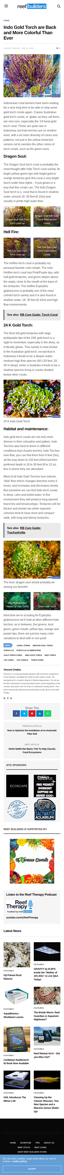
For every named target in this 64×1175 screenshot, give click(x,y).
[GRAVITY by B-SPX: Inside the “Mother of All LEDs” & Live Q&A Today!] (47, 951)
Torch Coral (37, 660)
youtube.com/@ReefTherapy (22, 917)
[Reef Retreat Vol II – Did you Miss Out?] (47, 1036)
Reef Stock (24, 1147)
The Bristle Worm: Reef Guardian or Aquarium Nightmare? (47, 1016)
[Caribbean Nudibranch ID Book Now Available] (17, 1039)
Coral (7, 20)
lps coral (9, 660)
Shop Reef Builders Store (32, 1152)
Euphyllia (9, 650)
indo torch (50, 655)
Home (13, 1143)
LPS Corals (22, 660)
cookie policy (19, 1161)
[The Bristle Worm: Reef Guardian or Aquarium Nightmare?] (47, 996)
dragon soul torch (43, 646)
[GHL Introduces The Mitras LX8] (17, 1080)
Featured (9, 971)
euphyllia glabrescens (29, 650)
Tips (37, 1143)
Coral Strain (23, 646)
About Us (49, 1143)
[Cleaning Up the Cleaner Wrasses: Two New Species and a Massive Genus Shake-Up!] (47, 1080)
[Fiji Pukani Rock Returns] (17, 954)
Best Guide (40, 1147)
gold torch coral (13, 655)
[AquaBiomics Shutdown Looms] (17, 996)
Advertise (25, 1143)
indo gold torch (33, 655)
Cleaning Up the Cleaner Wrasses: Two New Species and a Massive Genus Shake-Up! (46, 1104)
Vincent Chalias (12, 48)
